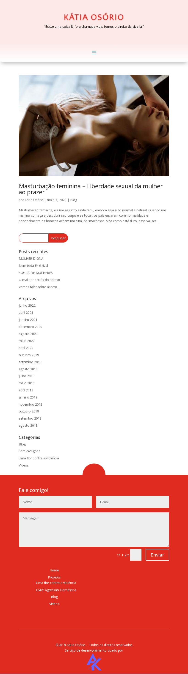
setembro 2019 (30, 362)
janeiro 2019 (28, 397)
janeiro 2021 (28, 319)
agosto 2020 (28, 334)
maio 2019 (27, 383)
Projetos (54, 577)
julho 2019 (26, 376)
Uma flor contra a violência (39, 458)
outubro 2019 (29, 355)
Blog (73, 200)
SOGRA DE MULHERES (36, 272)
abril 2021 (26, 312)
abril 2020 (26, 348)
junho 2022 (27, 305)
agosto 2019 (28, 369)
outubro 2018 (29, 411)
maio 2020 (27, 340)
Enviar (157, 555)
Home (54, 570)
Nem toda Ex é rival (33, 265)
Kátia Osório (43, 8)
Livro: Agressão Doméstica (56, 590)
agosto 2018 (28, 425)
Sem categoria (29, 451)
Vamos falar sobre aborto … (40, 287)
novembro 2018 (30, 404)
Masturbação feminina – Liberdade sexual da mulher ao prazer (91, 189)
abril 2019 (26, 390)
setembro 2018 (30, 418)
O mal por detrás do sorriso (39, 280)
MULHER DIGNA (31, 258)
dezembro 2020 (30, 327)
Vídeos (24, 465)
